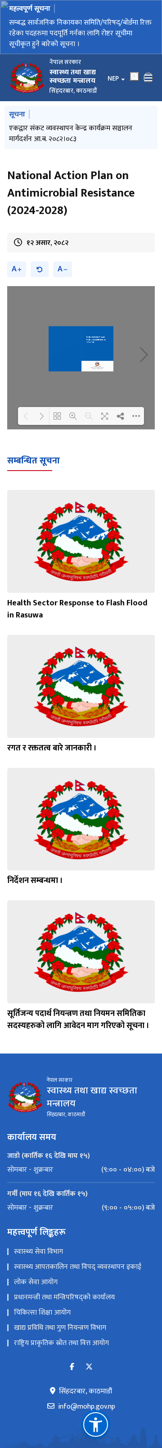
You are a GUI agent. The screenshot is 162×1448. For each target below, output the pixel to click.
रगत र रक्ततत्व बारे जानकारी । (52, 748)
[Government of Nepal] (27, 78)
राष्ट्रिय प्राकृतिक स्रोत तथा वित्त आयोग (61, 1343)
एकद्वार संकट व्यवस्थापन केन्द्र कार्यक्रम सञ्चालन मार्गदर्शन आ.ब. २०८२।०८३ (70, 133)
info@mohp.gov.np (86, 1406)
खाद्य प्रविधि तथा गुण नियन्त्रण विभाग (60, 1328)
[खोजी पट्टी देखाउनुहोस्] (134, 76)
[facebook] (72, 1367)
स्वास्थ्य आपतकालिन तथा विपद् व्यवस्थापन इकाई (77, 1267)
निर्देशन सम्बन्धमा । (35, 880)
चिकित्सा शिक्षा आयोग (42, 1313)
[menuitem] (81, 1170)
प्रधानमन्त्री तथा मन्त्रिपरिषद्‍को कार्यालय (64, 1297)
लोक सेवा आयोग (36, 1282)
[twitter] (89, 1367)
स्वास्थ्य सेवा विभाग (38, 1252)
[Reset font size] (40, 269)
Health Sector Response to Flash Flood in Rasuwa (77, 609)
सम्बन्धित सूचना (33, 460)
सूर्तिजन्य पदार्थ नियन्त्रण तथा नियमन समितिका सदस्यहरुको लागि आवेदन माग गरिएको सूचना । (78, 1019)
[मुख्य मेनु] (148, 78)
